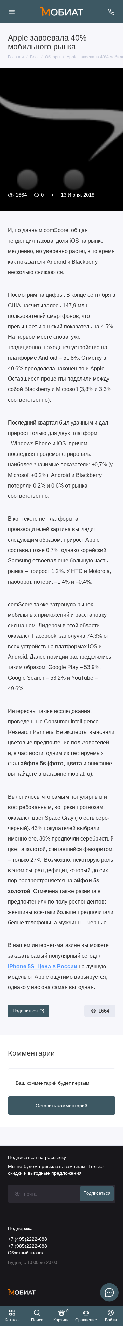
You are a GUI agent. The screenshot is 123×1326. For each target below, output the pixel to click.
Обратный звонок (25, 1253)
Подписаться (96, 1193)
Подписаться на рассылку (37, 1157)
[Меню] (11, 11)
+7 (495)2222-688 (27, 1239)
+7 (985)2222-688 (27, 1246)
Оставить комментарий (61, 1105)
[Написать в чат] (109, 1292)
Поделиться (25, 1010)
